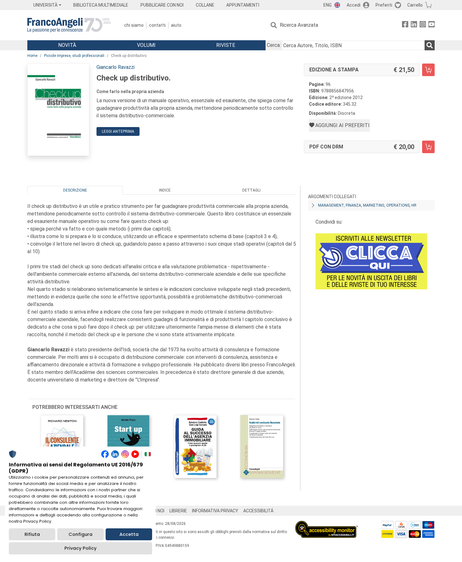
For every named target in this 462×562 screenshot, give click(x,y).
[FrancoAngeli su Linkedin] (414, 25)
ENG (327, 5)
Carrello (415, 5)
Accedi (353, 5)
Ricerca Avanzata (299, 25)
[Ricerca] (430, 45)
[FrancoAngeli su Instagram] (423, 25)
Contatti (157, 25)
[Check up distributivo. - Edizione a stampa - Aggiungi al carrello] (428, 70)
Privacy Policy (80, 548)
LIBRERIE (178, 510)
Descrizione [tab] (75, 190)
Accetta (129, 534)
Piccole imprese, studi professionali (74, 55)
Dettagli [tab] (251, 190)
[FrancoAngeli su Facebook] (405, 25)
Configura (80, 534)
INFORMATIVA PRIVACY (215, 510)
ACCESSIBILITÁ (258, 510)
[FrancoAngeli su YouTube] (431, 25)
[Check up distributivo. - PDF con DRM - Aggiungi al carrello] (428, 147)
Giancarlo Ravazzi (115, 67)
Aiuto (176, 25)
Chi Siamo (134, 25)
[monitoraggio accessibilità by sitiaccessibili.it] (326, 524)
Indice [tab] (165, 190)
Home (32, 55)
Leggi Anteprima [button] (118, 131)
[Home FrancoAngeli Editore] (69, 25)
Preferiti (384, 5)
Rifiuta (32, 534)
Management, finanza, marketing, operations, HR (367, 205)
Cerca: (274, 45)
